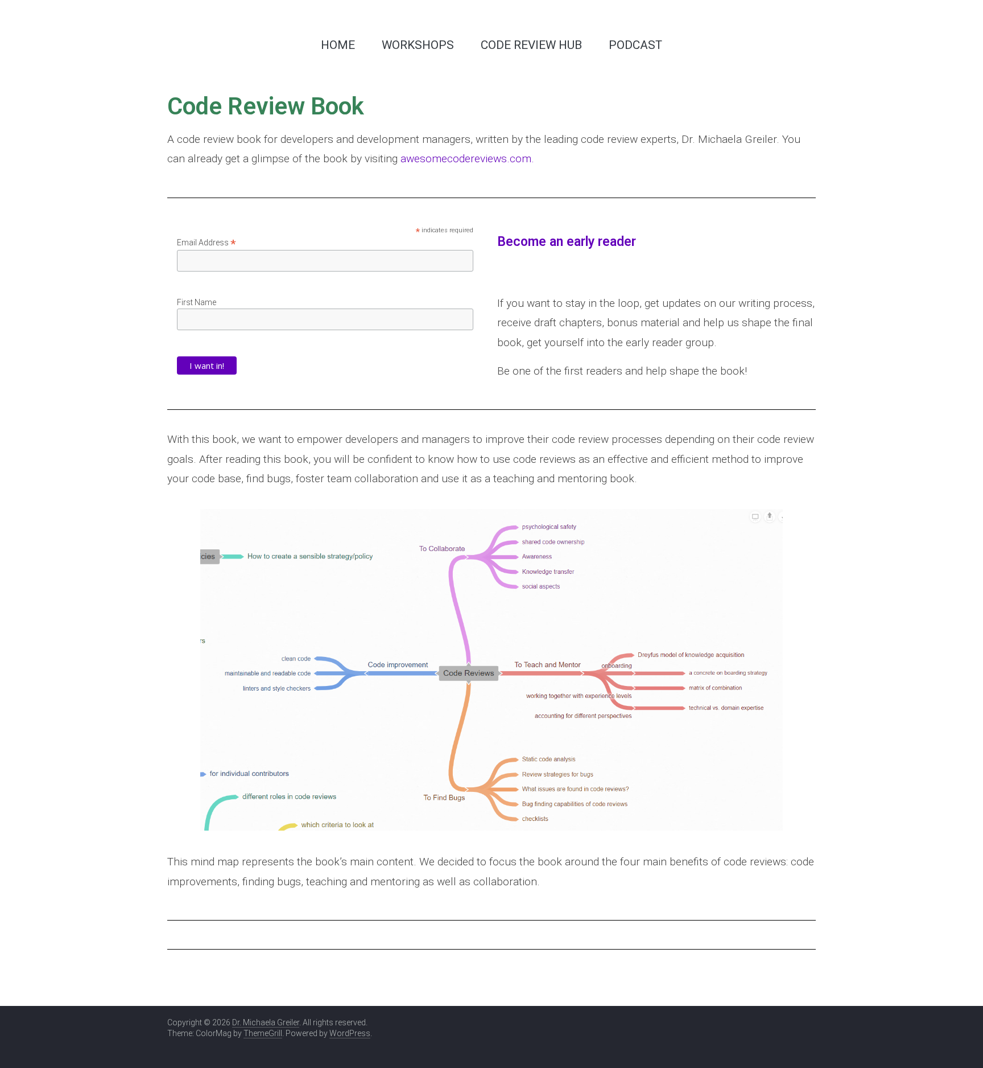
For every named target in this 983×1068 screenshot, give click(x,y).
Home (338, 45)
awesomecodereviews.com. (467, 158)
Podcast (635, 45)
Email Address (206, 242)
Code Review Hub (531, 45)
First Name (196, 302)
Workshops (418, 45)
